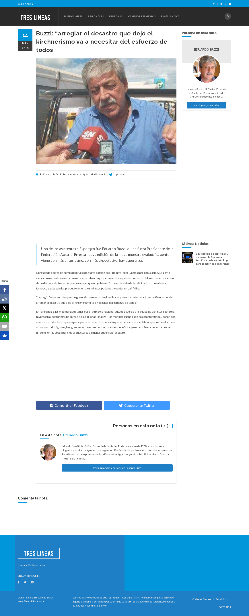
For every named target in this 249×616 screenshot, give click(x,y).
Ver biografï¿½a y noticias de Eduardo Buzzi (117, 467)
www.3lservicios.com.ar (31, 601)
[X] (4, 308)
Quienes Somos (201, 599)
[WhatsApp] (4, 317)
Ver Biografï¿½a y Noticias (206, 105)
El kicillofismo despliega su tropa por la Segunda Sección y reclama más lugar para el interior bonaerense (213, 258)
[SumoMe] (4, 335)
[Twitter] (223, 3)
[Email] (4, 326)
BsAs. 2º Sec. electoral (66, 174)
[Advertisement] (106, 213)
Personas (116, 16)
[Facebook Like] (4, 299)
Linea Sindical (171, 16)
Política (44, 174)
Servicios (221, 599)
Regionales (96, 16)
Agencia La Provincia (94, 174)
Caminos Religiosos (142, 16)
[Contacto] (230, 3)
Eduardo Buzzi (75, 435)
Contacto (225, 606)
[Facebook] (215, 3)
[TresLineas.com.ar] (38, 16)
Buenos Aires (73, 16)
